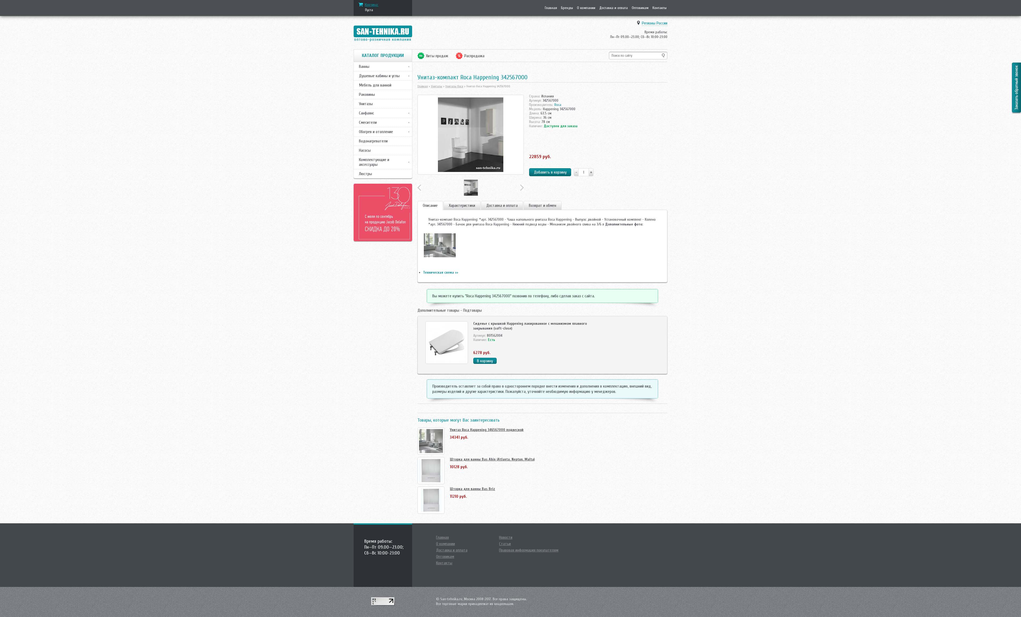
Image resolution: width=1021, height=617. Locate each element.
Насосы (365, 150)
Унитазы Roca (454, 86)
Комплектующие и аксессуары (374, 162)
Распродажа (474, 56)
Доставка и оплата (613, 8)
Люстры (365, 173)
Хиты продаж (437, 56)
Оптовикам (640, 8)
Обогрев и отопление (376, 131)
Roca (557, 104)
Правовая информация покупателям (528, 550)
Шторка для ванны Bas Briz (472, 489)
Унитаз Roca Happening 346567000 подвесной (487, 429)
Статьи (505, 543)
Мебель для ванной (375, 85)
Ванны (364, 66)
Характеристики (462, 205)
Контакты (659, 8)
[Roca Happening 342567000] (470, 135)
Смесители (368, 122)
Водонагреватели (373, 141)
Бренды (567, 8)
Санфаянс (366, 113)
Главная (551, 8)
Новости (505, 537)
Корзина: (371, 4)
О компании (586, 8)
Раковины (367, 94)
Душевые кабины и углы (379, 75)
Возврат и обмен (542, 205)
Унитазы (366, 103)
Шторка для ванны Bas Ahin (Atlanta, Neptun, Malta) (492, 459)
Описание (430, 205)
